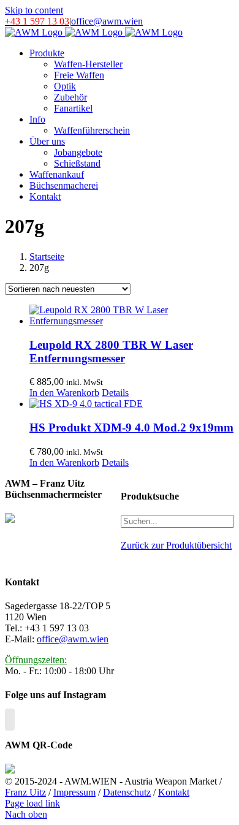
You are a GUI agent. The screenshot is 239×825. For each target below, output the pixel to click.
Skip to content (34, 10)
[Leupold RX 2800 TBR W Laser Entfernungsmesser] (131, 316)
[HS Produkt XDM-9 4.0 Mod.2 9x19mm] (131, 403)
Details (115, 392)
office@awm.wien (107, 21)
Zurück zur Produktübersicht (176, 545)
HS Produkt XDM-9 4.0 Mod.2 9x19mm (131, 427)
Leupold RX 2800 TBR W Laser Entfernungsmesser (111, 351)
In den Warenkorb (64, 392)
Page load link (32, 803)
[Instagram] (10, 720)
